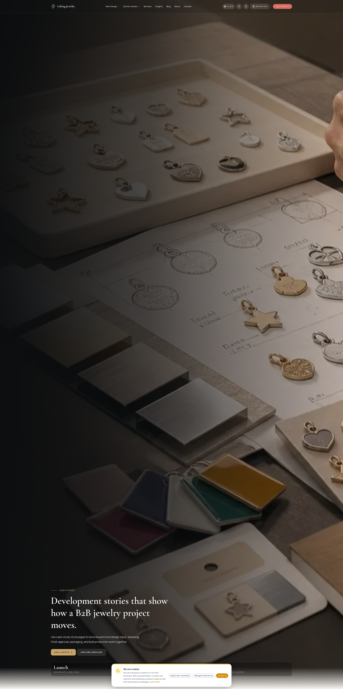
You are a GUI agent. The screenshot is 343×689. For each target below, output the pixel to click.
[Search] (239, 6)
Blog (169, 6)
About (177, 6)
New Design (111, 6)
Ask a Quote (282, 6)
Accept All (222, 675)
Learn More (155, 682)
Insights (159, 6)
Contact (187, 6)
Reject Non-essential (179, 675)
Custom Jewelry (130, 6)
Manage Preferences (203, 675)
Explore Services (91, 652)
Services (148, 6)
